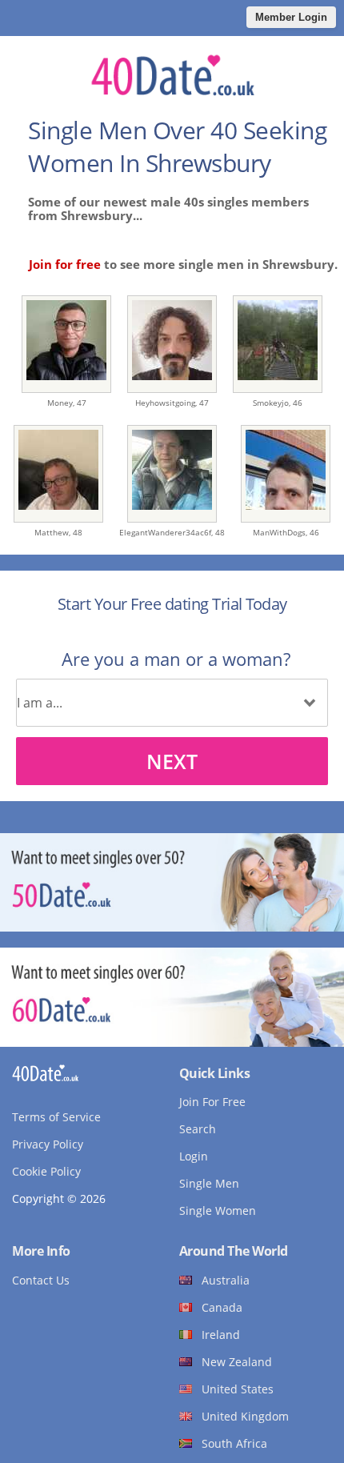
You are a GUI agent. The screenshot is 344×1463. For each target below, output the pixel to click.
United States (238, 1389)
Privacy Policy (47, 1144)
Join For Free (212, 1101)
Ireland (221, 1334)
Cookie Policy (46, 1171)
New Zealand (237, 1361)
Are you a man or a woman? (176, 659)
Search (197, 1128)
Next (172, 761)
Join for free (65, 264)
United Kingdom (245, 1416)
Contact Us (41, 1280)
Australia (226, 1280)
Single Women (217, 1210)
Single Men (209, 1183)
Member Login (291, 17)
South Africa (234, 1443)
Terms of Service (56, 1116)
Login (193, 1156)
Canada (222, 1307)
